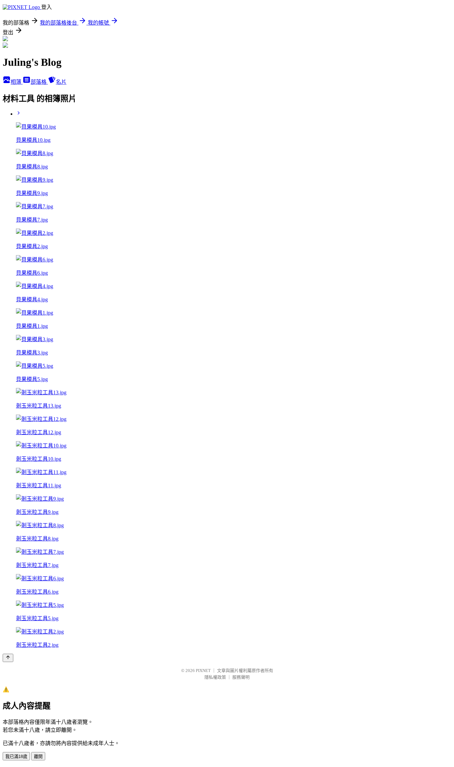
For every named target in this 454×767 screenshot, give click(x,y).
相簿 (17, 82)
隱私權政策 (215, 677)
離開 (38, 756)
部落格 (39, 82)
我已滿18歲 (16, 756)
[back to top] (8, 658)
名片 (61, 82)
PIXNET (203, 670)
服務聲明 (241, 677)
